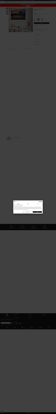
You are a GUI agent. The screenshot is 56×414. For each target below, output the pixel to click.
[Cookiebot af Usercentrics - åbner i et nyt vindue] (39, 201)
